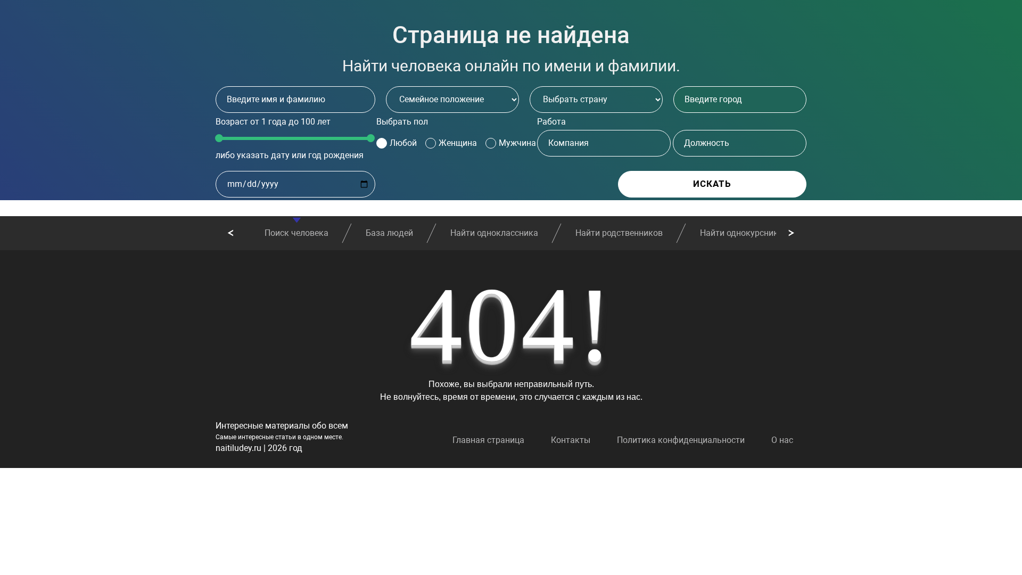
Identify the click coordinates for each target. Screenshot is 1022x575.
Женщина (458, 143)
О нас (782, 440)
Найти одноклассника (494, 233)
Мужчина (517, 143)
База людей (389, 233)
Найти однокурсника (741, 233)
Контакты (570, 440)
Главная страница (488, 440)
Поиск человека (296, 233)
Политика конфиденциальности (681, 440)
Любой (403, 143)
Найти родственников (619, 233)
